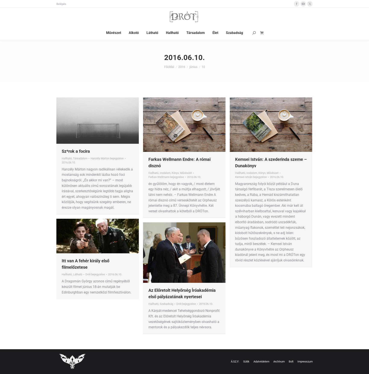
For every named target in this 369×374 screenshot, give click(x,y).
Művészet (186, 173)
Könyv (175, 173)
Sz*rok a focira (76, 151)
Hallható (67, 158)
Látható (77, 274)
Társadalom (80, 158)
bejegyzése (107, 158)
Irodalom (165, 173)
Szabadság (166, 303)
